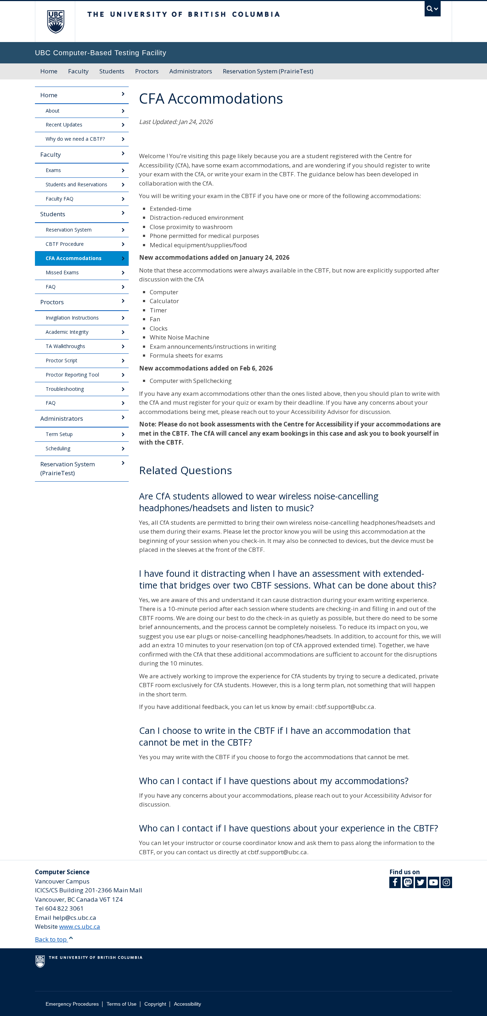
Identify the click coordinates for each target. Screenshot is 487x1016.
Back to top (51, 939)
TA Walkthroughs (65, 346)
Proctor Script (61, 360)
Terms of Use (122, 1004)
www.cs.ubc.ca (79, 926)
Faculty (78, 71)
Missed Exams (62, 272)
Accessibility (187, 1004)
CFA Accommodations (74, 258)
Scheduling (58, 448)
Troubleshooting (65, 388)
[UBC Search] (433, 8)
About (53, 110)
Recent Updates (64, 124)
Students (111, 71)
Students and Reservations (76, 184)
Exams (53, 170)
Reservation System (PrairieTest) (268, 71)
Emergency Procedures (72, 1004)
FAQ (51, 286)
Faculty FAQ (59, 198)
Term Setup (59, 434)
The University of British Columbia (55, 21)
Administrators (190, 71)
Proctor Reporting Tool (72, 374)
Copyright (155, 1004)
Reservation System (69, 229)
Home (48, 71)
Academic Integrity (67, 331)
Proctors (147, 71)
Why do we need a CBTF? (75, 138)
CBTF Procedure (65, 243)
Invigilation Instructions (72, 317)
